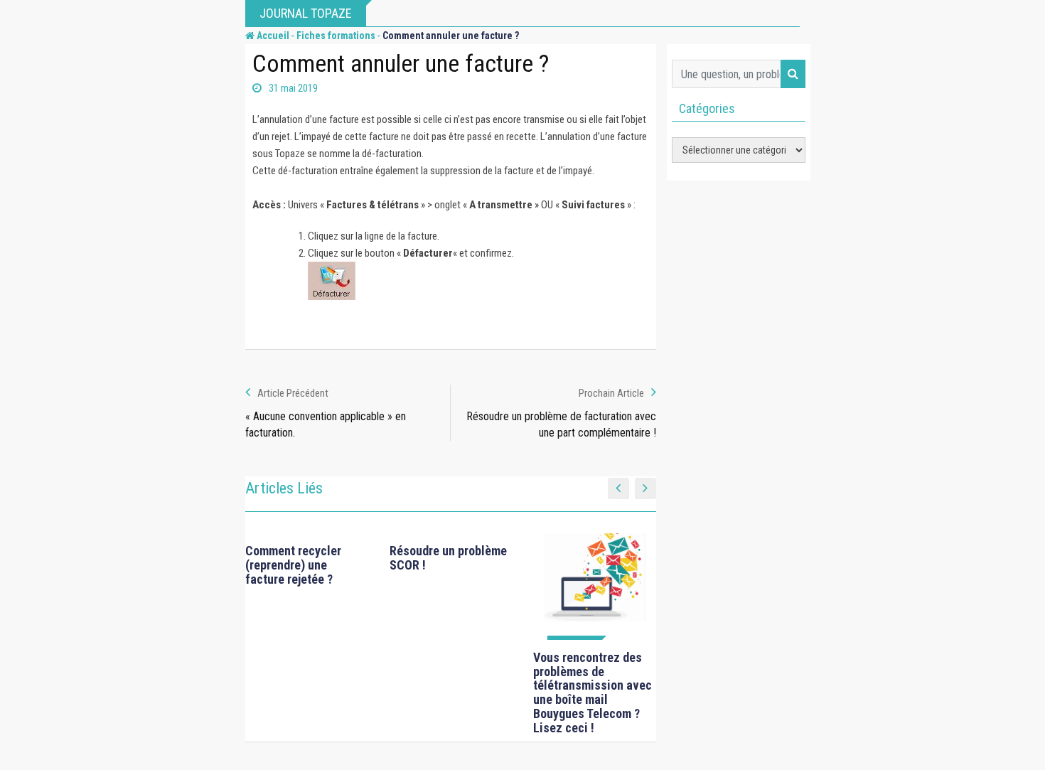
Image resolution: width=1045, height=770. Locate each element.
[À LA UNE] (594, 586)
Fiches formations (335, 35)
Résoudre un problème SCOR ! (448, 557)
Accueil (271, 35)
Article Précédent (292, 393)
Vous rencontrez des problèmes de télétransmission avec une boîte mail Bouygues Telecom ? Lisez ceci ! (592, 692)
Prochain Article (611, 393)
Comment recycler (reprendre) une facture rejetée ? (293, 565)
